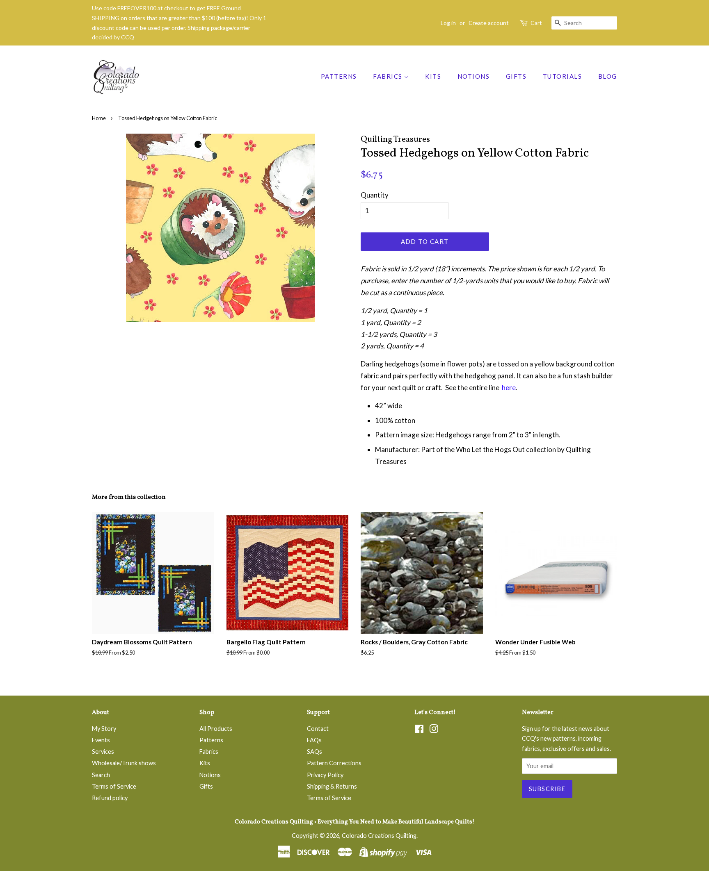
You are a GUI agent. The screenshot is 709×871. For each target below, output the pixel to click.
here (509, 387)
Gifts (516, 76)
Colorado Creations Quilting (379, 835)
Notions (473, 76)
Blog (607, 76)
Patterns (339, 76)
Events (101, 740)
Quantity (375, 195)
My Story (104, 728)
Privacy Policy (325, 774)
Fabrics (388, 76)
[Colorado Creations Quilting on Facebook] (419, 730)
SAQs (314, 751)
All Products (215, 728)
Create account (489, 22)
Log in (448, 22)
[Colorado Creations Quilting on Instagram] (433, 730)
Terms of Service (114, 786)
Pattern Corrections (334, 763)
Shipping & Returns (332, 786)
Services (103, 751)
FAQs (314, 740)
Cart (536, 22)
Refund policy (110, 797)
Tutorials (562, 76)
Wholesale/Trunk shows (124, 763)
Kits (433, 76)
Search (101, 774)
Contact (318, 728)
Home (99, 118)
